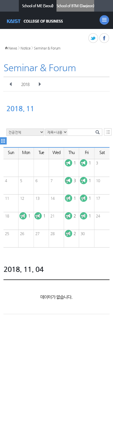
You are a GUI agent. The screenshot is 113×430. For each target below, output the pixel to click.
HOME (6, 48)
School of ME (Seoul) (37, 5)
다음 (39, 84)
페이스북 (104, 38)
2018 (25, 84)
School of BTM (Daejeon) (75, 5)
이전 (10, 84)
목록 (108, 132)
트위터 (93, 38)
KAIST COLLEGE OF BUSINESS (35, 21)
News (12, 48)
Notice (25, 48)
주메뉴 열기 (104, 20)
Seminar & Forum (47, 48)
